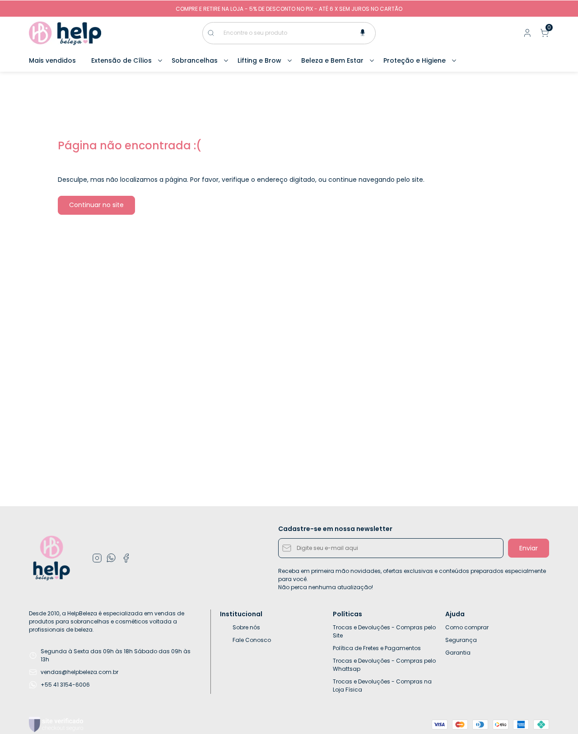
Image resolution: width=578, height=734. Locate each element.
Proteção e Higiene (414, 60)
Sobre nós (246, 627)
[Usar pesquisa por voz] (362, 33)
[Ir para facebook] (126, 558)
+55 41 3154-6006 (65, 684)
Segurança (461, 640)
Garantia (458, 652)
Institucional (241, 614)
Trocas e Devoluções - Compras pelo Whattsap (384, 665)
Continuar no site (96, 204)
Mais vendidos (52, 60)
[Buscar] (215, 33)
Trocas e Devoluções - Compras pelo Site (384, 631)
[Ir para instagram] (97, 558)
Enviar (528, 548)
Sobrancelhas (195, 60)
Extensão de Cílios (121, 60)
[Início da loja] (65, 33)
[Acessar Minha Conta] (526, 35)
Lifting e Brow (259, 60)
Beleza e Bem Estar (332, 60)
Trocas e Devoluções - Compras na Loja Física (382, 685)
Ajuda (455, 614)
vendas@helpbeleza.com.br (79, 672)
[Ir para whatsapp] (112, 558)
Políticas (347, 614)
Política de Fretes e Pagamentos (377, 648)
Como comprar (467, 627)
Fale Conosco (252, 640)
